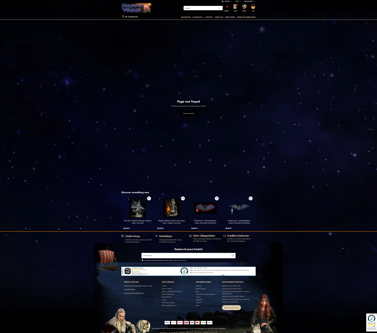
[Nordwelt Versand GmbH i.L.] (136, 8)
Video (197, 305)
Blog (197, 291)
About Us (219, 17)
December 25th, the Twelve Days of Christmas (236, 299)
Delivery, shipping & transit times (172, 291)
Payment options (167, 289)
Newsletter (199, 300)
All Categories (130, 16)
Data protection (166, 297)
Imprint (164, 300)
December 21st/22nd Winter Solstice (233, 296)
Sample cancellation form (169, 305)
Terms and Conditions (168, 302)
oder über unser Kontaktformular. (134, 293)
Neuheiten (185, 17)
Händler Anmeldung (246, 17)
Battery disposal (200, 289)
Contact (209, 17)
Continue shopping (188, 113)
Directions (230, 17)
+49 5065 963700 (129, 289)
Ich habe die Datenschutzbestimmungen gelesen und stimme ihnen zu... (165, 260)
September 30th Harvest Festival (232, 289)
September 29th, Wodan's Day (231, 286)
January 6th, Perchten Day (230, 302)
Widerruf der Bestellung (231, 308)
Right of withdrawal (167, 294)
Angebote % (197, 17)
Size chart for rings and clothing (205, 294)
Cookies (164, 286)
